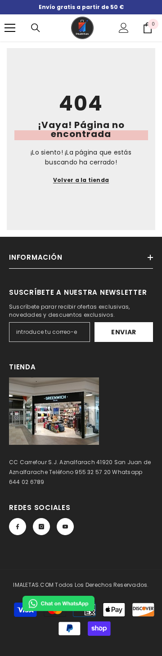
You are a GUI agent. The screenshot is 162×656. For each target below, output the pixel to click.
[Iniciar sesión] (124, 28)
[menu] (9, 27)
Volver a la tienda (81, 180)
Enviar (123, 332)
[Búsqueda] (35, 27)
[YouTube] (65, 526)
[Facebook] (17, 526)
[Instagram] (41, 526)
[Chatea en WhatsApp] (58, 603)
